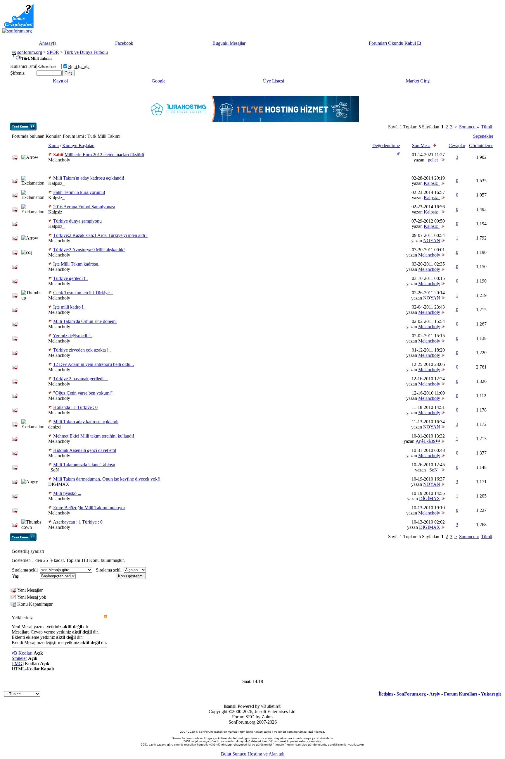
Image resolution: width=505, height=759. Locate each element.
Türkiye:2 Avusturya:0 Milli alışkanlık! (89, 249)
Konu (53, 145)
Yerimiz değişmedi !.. (72, 335)
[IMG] (18, 663)
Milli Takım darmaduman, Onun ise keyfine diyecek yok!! (106, 478)
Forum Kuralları (460, 693)
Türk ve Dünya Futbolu (86, 52)
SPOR (53, 52)
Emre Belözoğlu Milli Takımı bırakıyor (89, 507)
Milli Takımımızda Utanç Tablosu (84, 464)
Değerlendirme (386, 145)
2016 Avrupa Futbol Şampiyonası (84, 206)
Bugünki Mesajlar (228, 43)
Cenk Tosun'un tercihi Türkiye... (83, 292)
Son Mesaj (422, 145)
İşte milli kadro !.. (69, 306)
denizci (54, 426)
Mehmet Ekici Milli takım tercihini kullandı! (93, 435)
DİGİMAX (58, 484)
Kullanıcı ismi (23, 66)
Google (158, 80)
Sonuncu (469, 126)
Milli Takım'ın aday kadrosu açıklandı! (88, 177)
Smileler (19, 658)
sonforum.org (29, 52)
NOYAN (431, 240)
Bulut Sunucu (233, 753)
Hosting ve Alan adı (266, 753)
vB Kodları (22, 652)
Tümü (486, 126)
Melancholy (59, 159)
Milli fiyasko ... (67, 493)
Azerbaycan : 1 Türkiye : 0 (78, 521)
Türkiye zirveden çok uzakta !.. (82, 349)
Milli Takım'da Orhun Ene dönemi (85, 321)
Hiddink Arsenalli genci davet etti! (84, 450)
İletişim (385, 693)
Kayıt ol (60, 80)
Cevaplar (457, 145)
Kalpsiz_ (56, 183)
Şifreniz (17, 72)
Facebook (124, 43)
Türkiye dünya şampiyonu (77, 220)
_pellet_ (433, 159)
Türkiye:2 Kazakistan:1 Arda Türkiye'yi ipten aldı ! (100, 235)
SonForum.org (411, 693)
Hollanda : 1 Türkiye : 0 (75, 407)
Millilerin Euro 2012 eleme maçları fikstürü (104, 154)
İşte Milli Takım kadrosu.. (77, 263)
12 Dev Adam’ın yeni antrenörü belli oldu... (93, 364)
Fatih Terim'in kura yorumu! (79, 192)
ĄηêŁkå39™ (428, 441)
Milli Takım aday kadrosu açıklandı (85, 421)
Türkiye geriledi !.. (70, 278)
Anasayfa (47, 43)
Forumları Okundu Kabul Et (395, 43)
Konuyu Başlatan (78, 145)
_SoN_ (54, 469)
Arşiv (434, 693)
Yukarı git (491, 693)
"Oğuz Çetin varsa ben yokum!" (83, 392)
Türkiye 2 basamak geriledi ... (80, 378)
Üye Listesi (273, 80)
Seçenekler (483, 136)
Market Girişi (418, 80)
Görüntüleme (481, 145)
